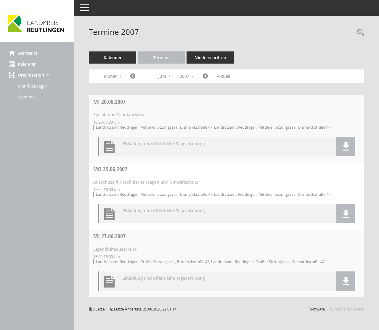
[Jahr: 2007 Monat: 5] (133, 76)
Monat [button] (111, 76)
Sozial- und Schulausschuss (121, 114)
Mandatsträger (32, 86)
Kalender (27, 64)
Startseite (28, 53)
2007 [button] (185, 76)
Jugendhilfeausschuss (115, 249)
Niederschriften (210, 57)
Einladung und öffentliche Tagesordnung (164, 143)
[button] (37, 74)
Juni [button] (162, 76)
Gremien (26, 97)
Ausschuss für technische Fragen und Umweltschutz (145, 182)
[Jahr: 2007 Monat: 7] (205, 76)
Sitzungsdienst (345, 309)
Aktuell (223, 76)
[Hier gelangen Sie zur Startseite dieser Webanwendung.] (37, 23)
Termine (161, 57)
